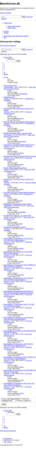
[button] (8, 57)
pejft (6, 217)
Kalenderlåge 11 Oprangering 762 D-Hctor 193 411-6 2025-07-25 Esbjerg (19, 384)
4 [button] (4, 68)
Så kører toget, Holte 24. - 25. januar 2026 (17, 215)
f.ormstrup (8, 135)
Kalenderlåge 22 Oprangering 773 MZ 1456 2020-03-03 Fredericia (18, 252)
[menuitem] (13, 26)
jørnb (7, 169)
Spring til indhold (5, 13)
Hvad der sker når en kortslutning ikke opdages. (19, 122)
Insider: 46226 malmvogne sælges (15, 168)
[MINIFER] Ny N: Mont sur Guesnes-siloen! (18, 204)
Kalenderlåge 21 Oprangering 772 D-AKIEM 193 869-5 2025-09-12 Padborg (19, 265)
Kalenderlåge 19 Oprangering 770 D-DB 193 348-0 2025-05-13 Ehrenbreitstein (18, 279)
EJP (6, 194)
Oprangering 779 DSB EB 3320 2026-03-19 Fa (19, 145)
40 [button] (4, 73)
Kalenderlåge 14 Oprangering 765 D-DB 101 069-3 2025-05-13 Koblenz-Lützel (18, 344)
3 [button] (4, 66)
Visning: (4, 399)
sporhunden (9, 87)
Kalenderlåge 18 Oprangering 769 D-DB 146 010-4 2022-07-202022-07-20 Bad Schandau (18, 292)
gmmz (7, 112)
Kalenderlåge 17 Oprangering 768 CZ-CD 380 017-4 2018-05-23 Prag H (19, 305)
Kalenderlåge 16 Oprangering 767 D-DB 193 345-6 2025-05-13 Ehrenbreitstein (18, 318)
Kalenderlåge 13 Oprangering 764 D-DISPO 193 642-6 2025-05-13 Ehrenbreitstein (19, 358)
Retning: (20, 401)
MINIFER (8, 205)
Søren (7, 123)
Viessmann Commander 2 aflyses (15, 227)
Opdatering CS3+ (9, 97)
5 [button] (4, 69)
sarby (7, 98)
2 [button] (4, 64)
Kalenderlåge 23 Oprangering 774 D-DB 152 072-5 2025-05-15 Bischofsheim (18, 239)
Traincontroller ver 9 (10, 85)
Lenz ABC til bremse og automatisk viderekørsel (19, 192)
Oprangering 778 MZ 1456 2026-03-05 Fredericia (20, 156)
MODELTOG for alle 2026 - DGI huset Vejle (18, 133)
